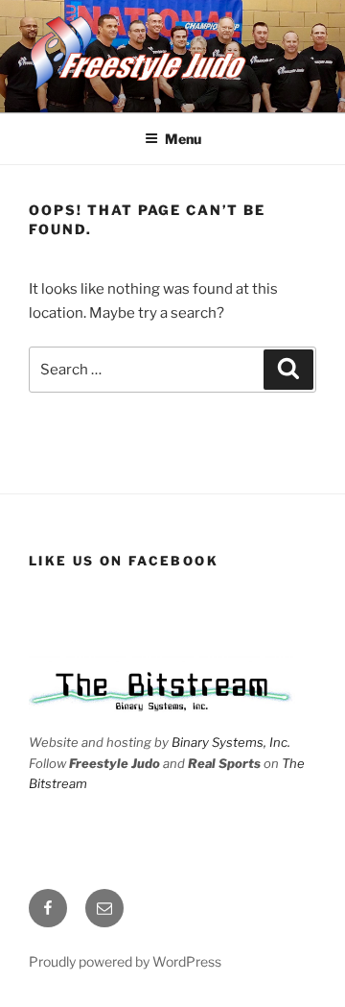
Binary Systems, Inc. (231, 742)
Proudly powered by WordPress (125, 961)
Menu (183, 139)
